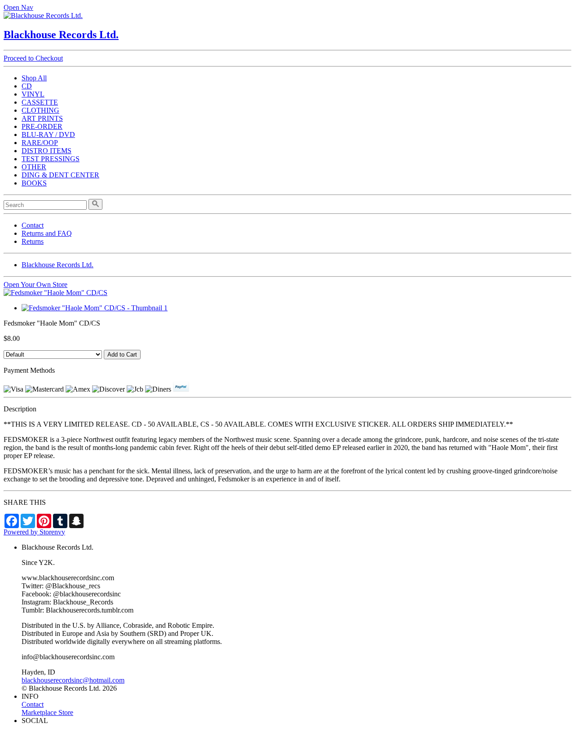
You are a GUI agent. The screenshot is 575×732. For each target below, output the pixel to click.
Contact (33, 225)
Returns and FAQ (47, 233)
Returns (33, 241)
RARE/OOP (40, 142)
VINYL (33, 94)
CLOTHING (40, 110)
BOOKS (34, 183)
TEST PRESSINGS (51, 159)
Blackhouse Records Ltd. (61, 34)
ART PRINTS (42, 118)
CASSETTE (40, 102)
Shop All (34, 78)
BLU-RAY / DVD (48, 134)
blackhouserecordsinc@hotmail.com (73, 680)
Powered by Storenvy (34, 532)
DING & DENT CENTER (60, 175)
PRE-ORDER (42, 126)
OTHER (34, 167)
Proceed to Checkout (33, 58)
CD (27, 86)
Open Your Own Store (35, 284)
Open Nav (18, 7)
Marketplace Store (47, 712)
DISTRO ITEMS (46, 150)
